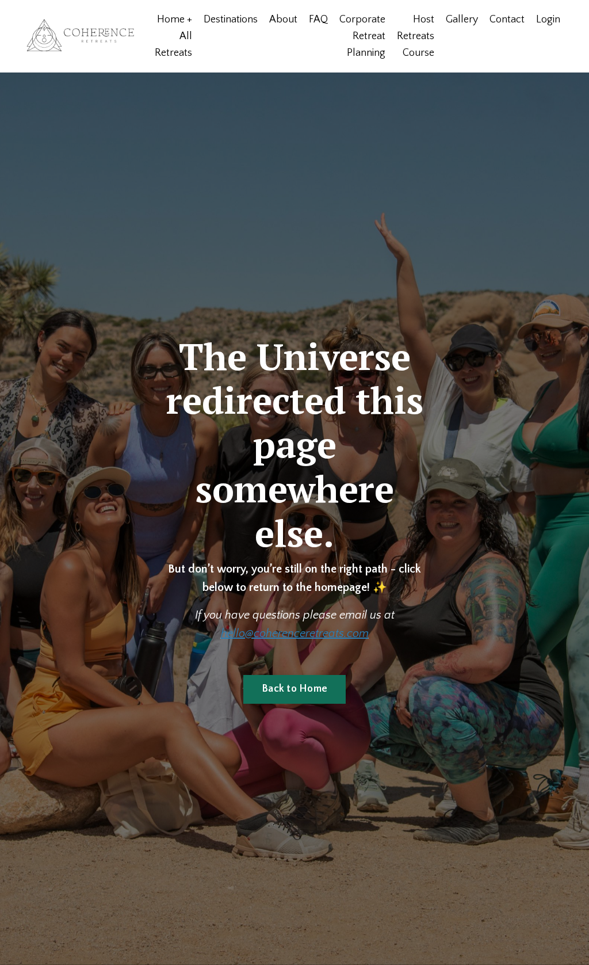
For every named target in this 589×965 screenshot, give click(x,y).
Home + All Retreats (173, 36)
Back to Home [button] (294, 689)
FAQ (318, 19)
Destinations (231, 19)
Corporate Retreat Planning (362, 36)
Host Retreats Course (415, 36)
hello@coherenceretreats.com (295, 633)
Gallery (462, 19)
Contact (507, 19)
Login (548, 19)
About (283, 19)
